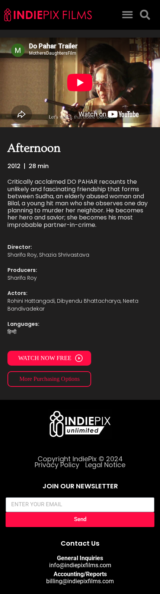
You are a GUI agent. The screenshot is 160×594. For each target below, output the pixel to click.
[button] (127, 15)
